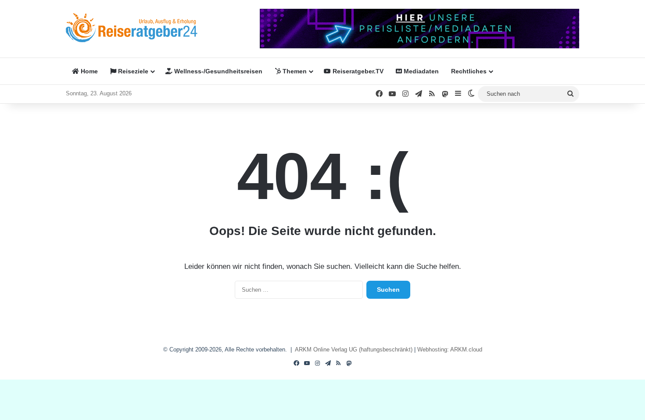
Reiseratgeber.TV (357, 71)
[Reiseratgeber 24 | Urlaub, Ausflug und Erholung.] (131, 27)
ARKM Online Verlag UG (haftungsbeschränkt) (353, 349)
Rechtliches (469, 71)
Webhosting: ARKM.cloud (449, 349)
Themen (294, 71)
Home (88, 71)
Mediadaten (420, 71)
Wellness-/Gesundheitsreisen (217, 71)
